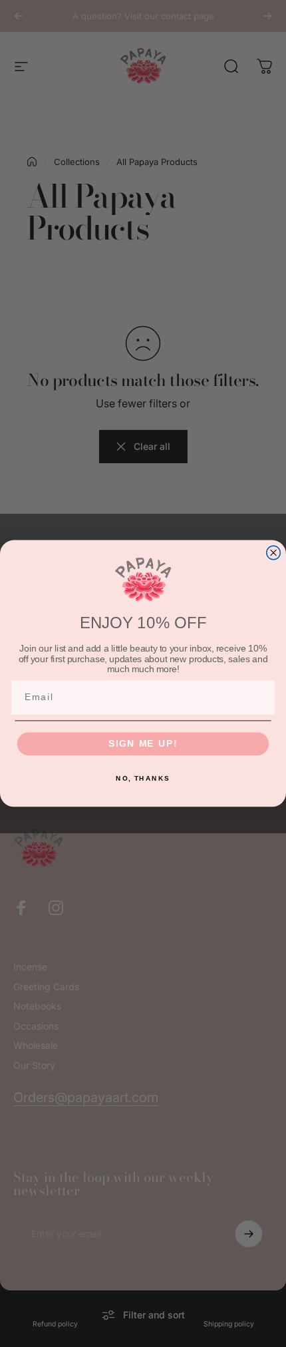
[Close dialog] (274, 553)
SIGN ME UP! (143, 744)
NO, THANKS (143, 778)
